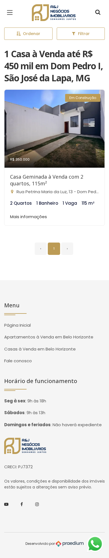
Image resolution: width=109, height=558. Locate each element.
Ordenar (31, 33)
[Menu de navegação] (11, 13)
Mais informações (28, 217)
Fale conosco (18, 361)
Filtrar (84, 33)
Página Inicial (17, 325)
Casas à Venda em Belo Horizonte (40, 349)
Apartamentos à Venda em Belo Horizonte (48, 337)
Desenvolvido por (40, 543)
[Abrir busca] (97, 12)
